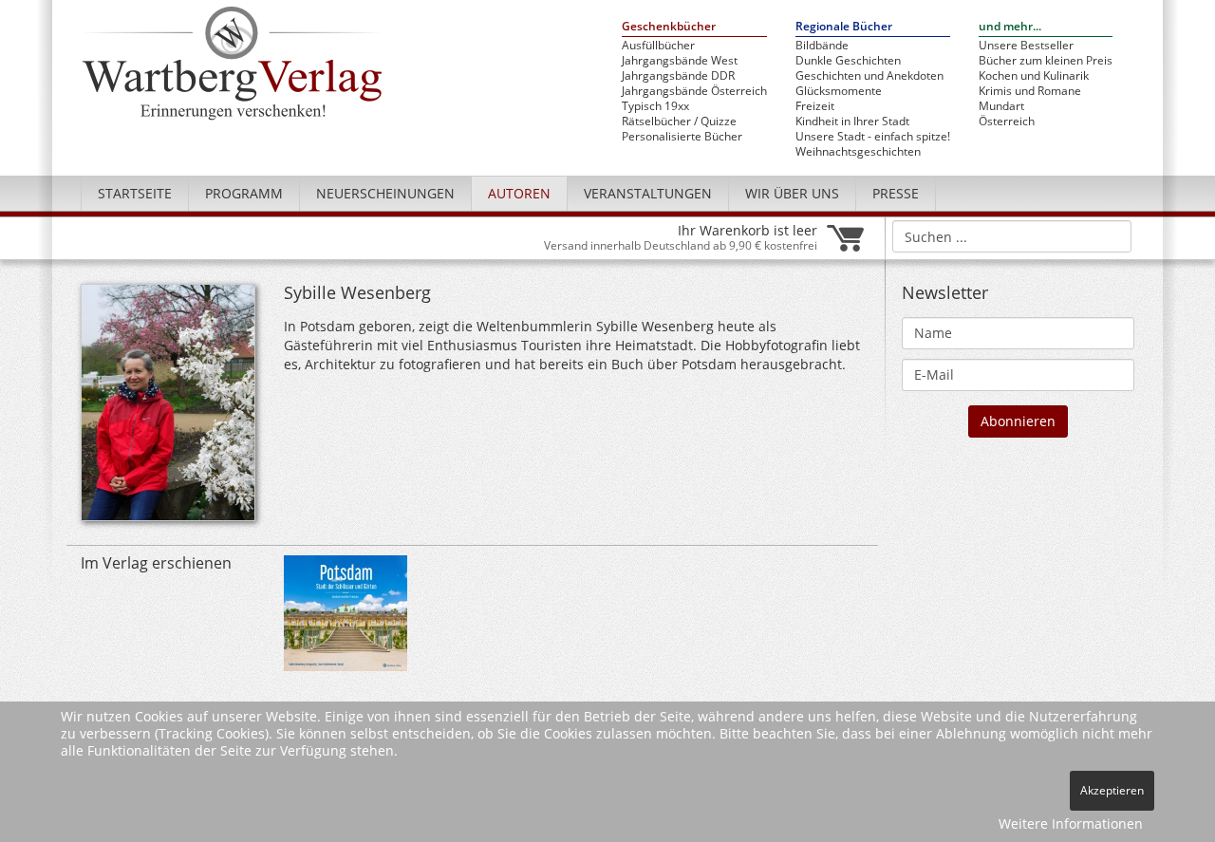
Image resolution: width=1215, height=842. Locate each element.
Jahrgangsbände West (680, 60)
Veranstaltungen (648, 193)
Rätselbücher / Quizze (679, 121)
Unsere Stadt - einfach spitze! (872, 136)
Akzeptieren (1112, 790)
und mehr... (1010, 27)
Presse (895, 193)
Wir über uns (792, 193)
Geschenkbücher (669, 27)
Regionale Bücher (843, 27)
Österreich (1007, 121)
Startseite (135, 193)
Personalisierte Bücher (682, 136)
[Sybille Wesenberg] (168, 408)
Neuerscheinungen (385, 193)
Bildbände (822, 45)
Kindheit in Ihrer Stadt (852, 121)
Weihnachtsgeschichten (858, 152)
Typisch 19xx (655, 106)
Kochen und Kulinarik (1034, 76)
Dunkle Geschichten (848, 60)
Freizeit (814, 106)
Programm (244, 193)
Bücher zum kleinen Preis (1045, 60)
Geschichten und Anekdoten (869, 76)
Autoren (519, 193)
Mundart (1001, 106)
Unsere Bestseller (1026, 45)
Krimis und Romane (1030, 91)
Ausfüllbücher (658, 45)
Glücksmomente (838, 91)
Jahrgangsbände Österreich (694, 91)
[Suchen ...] (1111, 235)
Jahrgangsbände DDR (678, 76)
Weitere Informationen (1071, 823)
